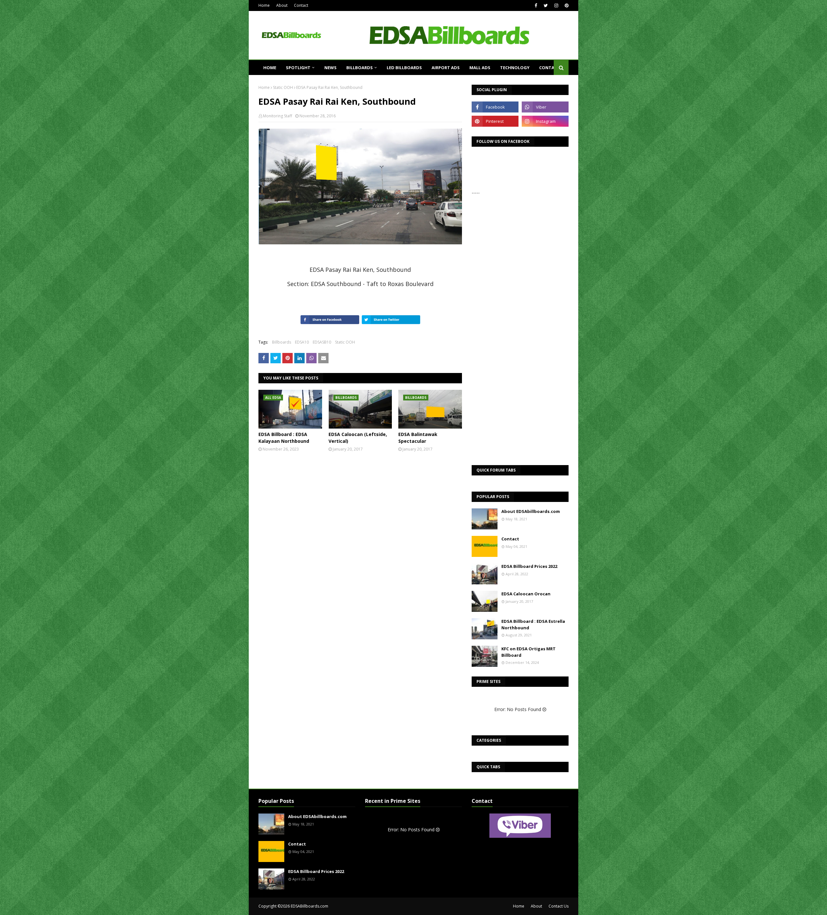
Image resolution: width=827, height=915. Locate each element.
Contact (301, 5)
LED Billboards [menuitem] (404, 67)
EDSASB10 (322, 342)
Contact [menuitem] (549, 67)
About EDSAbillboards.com (530, 511)
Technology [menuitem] (514, 67)
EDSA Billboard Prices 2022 (529, 566)
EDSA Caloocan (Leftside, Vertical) (358, 437)
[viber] (545, 106)
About (282, 5)
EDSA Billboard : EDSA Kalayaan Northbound (283, 437)
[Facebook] (263, 358)
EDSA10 (302, 342)
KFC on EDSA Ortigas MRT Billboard (528, 652)
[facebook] (536, 5)
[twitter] (546, 5)
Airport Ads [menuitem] (446, 67)
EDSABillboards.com (309, 906)
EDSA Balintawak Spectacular (417, 437)
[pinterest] (566, 5)
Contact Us (559, 906)
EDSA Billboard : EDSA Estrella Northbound (533, 624)
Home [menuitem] (269, 67)
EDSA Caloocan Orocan (525, 594)
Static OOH (283, 87)
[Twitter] (275, 358)
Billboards (281, 342)
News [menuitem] (330, 67)
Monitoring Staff (277, 116)
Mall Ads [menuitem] (479, 67)
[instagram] (556, 5)
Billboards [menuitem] (359, 67)
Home (264, 5)
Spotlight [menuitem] (298, 67)
